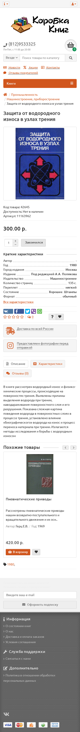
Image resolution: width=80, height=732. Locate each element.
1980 (10, 564)
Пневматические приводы (29, 499)
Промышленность (24, 94)
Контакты (53, 67)
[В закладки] (60, 317)
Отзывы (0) (20, 373)
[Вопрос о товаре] (52, 317)
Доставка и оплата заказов (25, 636)
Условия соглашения (21, 642)
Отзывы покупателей (23, 73)
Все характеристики (18, 302)
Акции (33, 67)
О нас (10, 631)
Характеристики (50, 364)
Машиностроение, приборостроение (33, 99)
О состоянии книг (18, 626)
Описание (18, 364)
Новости (14, 67)
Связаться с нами (18, 658)
